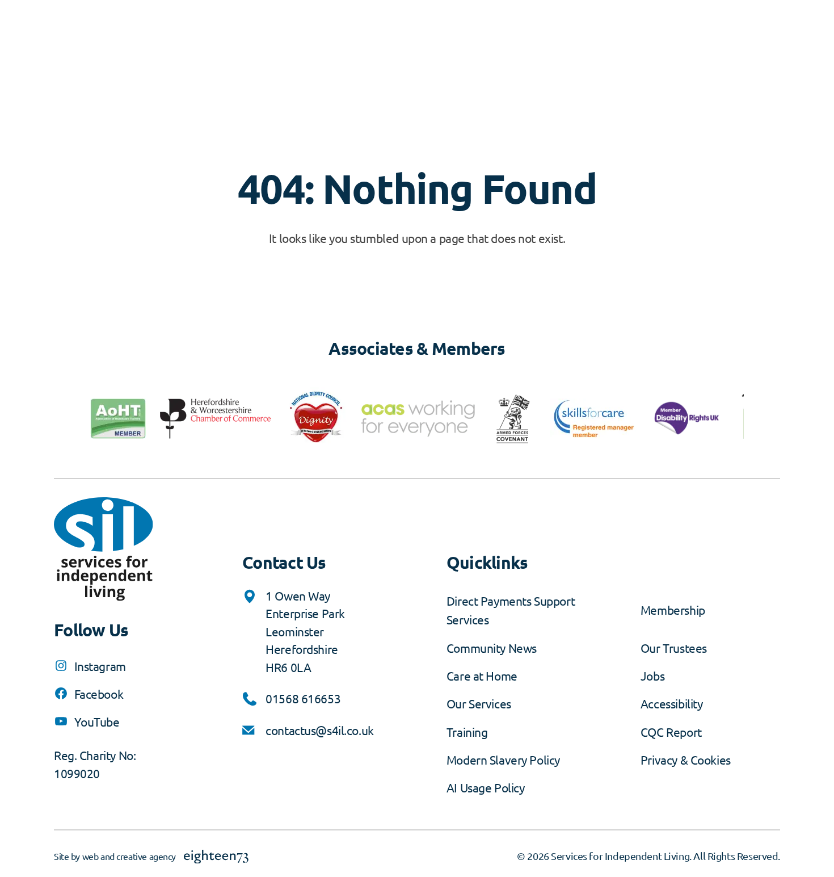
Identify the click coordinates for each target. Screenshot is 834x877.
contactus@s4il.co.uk (320, 730)
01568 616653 (303, 698)
